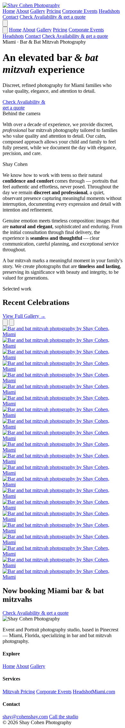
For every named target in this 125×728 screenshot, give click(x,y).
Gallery (37, 11)
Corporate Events (79, 11)
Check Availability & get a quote (53, 17)
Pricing (53, 11)
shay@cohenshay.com (25, 716)
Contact (10, 17)
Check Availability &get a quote (24, 104)
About (22, 11)
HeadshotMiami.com (94, 691)
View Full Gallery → (24, 316)
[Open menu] (5, 23)
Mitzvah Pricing (19, 691)
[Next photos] (11, 322)
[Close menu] (5, 30)
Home (9, 11)
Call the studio (63, 716)
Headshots (109, 11)
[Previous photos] (5, 322)
